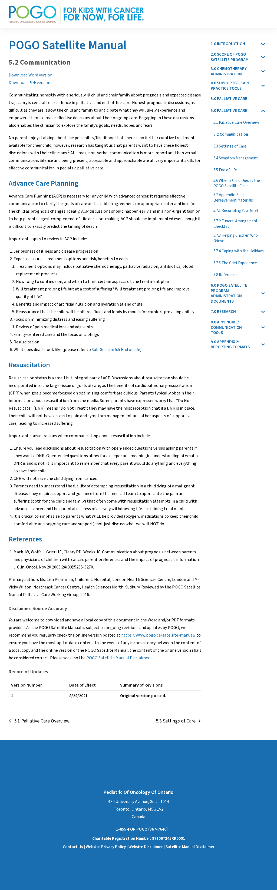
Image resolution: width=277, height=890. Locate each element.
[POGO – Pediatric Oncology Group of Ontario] (76, 14)
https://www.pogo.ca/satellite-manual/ (158, 635)
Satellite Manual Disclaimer (190, 847)
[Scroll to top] (266, 869)
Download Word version (30, 75)
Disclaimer (154, 847)
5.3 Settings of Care (176, 721)
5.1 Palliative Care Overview (42, 721)
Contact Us (73, 847)
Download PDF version (29, 83)
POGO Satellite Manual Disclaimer (117, 658)
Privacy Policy (113, 847)
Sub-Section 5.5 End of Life (116, 350)
